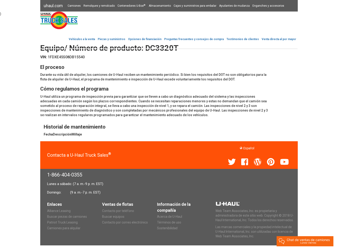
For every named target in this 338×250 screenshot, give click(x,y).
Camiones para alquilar (63, 228)
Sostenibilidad (167, 228)
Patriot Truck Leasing (62, 222)
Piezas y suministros (111, 39)
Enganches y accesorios (268, 5)
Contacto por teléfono (118, 211)
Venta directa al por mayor (279, 39)
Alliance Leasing (59, 211)
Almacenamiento (160, 5)
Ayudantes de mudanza (234, 5)
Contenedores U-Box (131, 6)
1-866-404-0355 (64, 175)
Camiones (74, 5)
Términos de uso (169, 222)
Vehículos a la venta (82, 39)
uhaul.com (53, 5)
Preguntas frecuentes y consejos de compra (194, 39)
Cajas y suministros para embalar (195, 5)
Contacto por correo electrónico (125, 222)
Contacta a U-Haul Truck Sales (79, 155)
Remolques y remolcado (99, 5)
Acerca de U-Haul (169, 216)
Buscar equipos (113, 216)
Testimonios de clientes (242, 39)
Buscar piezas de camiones (67, 216)
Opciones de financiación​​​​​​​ (144, 39)
